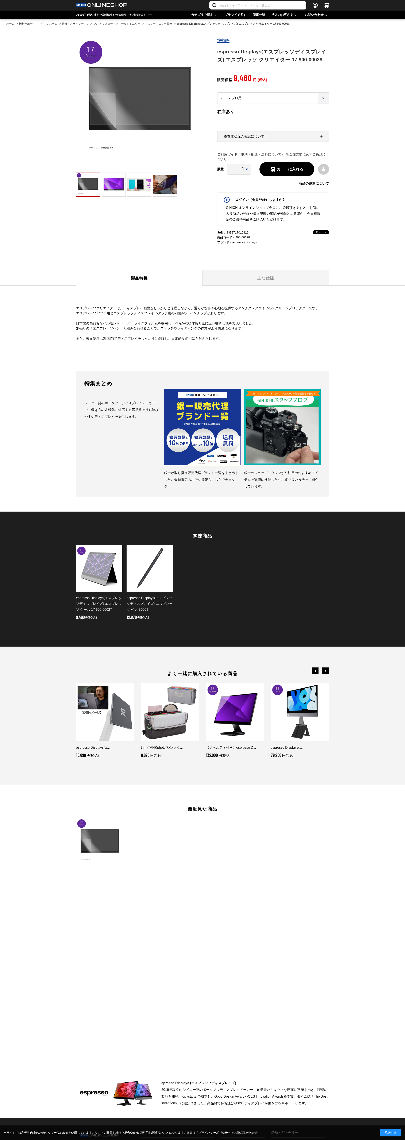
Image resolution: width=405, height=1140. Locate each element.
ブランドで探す (235, 14)
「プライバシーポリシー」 (213, 1132)
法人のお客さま (282, 14)
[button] (315, 670)
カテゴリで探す (202, 14)
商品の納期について (314, 183)
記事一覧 (259, 14)
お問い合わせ (314, 14)
